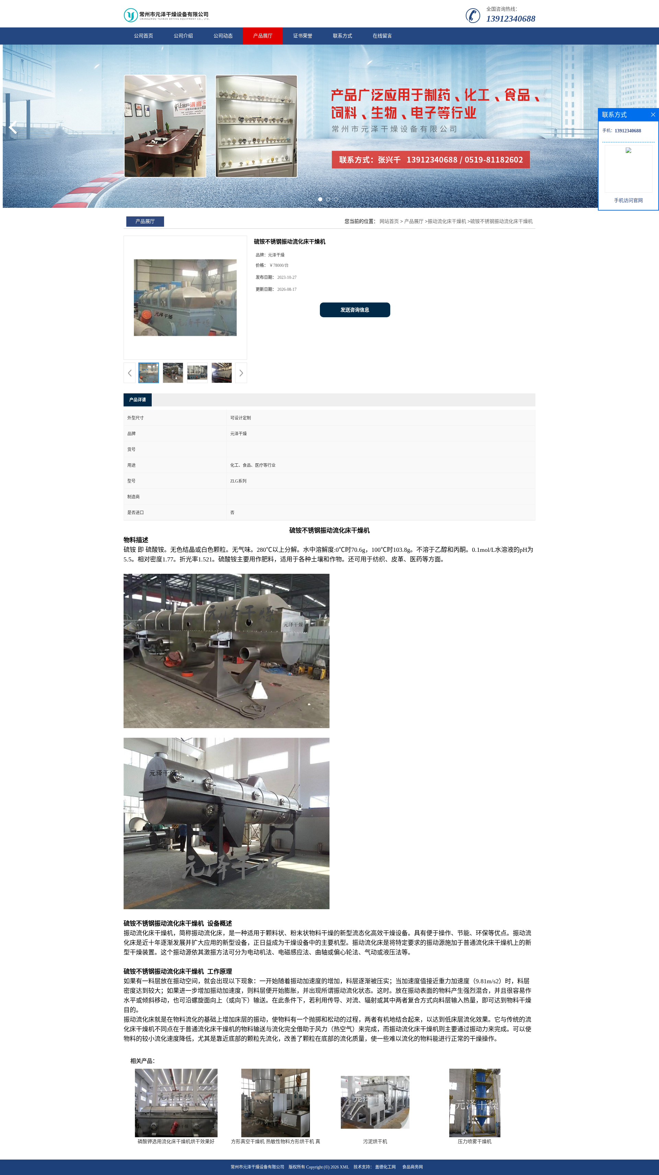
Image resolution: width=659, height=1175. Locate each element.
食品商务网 (412, 1167)
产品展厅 (263, 35)
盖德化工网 (385, 1167)
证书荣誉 (302, 35)
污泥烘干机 (375, 1141)
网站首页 (389, 221)
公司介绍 (183, 35)
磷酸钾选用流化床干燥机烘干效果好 (176, 1141)
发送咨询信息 (354, 309)
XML (344, 1167)
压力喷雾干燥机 (475, 1141)
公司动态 (223, 35)
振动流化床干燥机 (447, 221)
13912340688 (510, 19)
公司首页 (143, 35)
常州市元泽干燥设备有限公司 (257, 1167)
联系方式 (342, 35)
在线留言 (382, 35)
